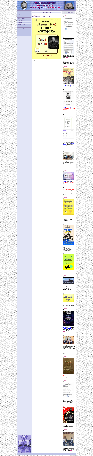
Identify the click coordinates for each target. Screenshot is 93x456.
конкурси (20, 22)
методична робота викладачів (24, 28)
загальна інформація (22, 11)
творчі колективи (21, 18)
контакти (20, 35)
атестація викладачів (22, 26)
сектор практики (21, 20)
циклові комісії (21, 16)
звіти (19, 30)
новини (19, 33)
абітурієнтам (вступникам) (23, 14)
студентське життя (21, 24)
